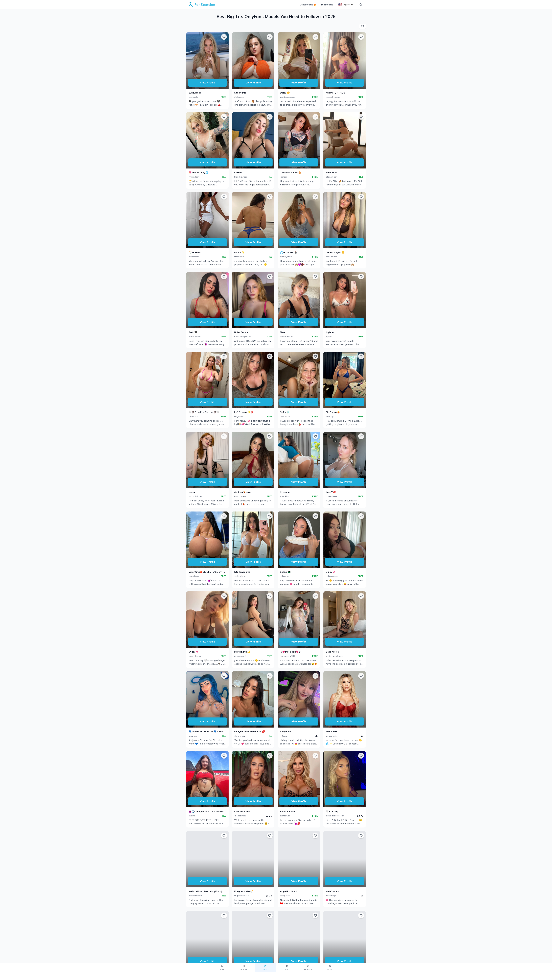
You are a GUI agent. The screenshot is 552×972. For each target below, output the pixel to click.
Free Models (326, 4)
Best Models (308, 4)
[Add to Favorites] (224, 37)
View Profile (207, 82)
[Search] (360, 4)
